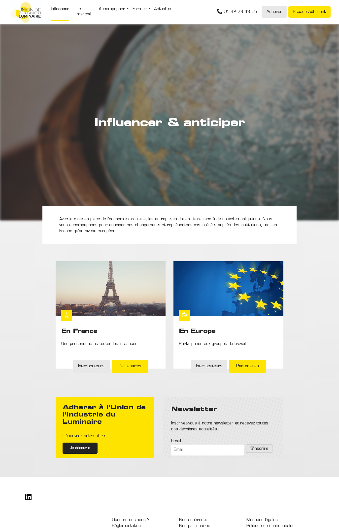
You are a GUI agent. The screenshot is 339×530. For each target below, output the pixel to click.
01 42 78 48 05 (240, 12)
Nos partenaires (194, 526)
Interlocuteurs (91, 366)
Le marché (84, 12)
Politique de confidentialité (270, 526)
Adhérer (274, 12)
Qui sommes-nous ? (130, 520)
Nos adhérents (193, 520)
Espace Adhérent (309, 12)
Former (140, 9)
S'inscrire (259, 449)
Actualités (163, 9)
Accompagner (112, 9)
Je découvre (80, 448)
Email (176, 441)
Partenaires (130, 366)
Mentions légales (262, 520)
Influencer (60, 9)
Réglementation (126, 526)
